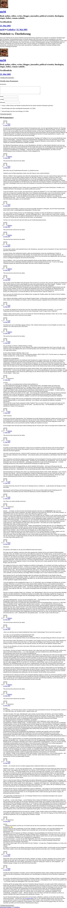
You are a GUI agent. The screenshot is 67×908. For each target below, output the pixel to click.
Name (1, 96)
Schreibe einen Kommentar (7, 77)
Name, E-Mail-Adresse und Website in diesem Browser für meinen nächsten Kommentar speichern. (27, 105)
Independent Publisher (6, 907)
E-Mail (2, 99)
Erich (9, 204)
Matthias (10, 156)
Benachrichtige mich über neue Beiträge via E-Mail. (15, 111)
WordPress (17, 907)
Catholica (11, 29)
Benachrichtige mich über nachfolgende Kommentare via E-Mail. (19, 108)
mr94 (3, 11)
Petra (9, 124)
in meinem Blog (29, 898)
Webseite (2, 102)
